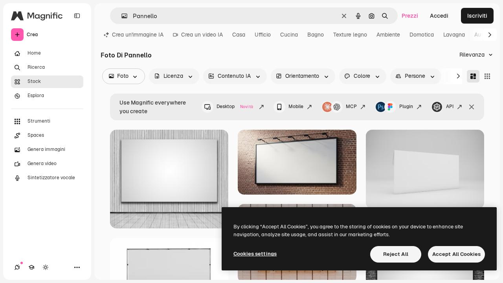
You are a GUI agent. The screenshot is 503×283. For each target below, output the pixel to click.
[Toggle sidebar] (77, 15)
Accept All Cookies (456, 254)
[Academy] (31, 267)
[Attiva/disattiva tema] (45, 267)
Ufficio (263, 34)
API (449, 106)
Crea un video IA (202, 34)
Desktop (235, 106)
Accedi (439, 15)
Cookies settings (255, 253)
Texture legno (350, 34)
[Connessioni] (17, 267)
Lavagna (454, 34)
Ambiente (388, 34)
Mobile (295, 106)
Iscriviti (477, 15)
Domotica (421, 34)
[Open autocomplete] (121, 16)
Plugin (406, 106)
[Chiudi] (471, 107)
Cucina (289, 34)
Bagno (315, 34)
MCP (351, 106)
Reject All (395, 254)
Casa (238, 34)
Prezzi (410, 15)
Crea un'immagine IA (137, 34)
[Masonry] (473, 76)
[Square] (487, 76)
